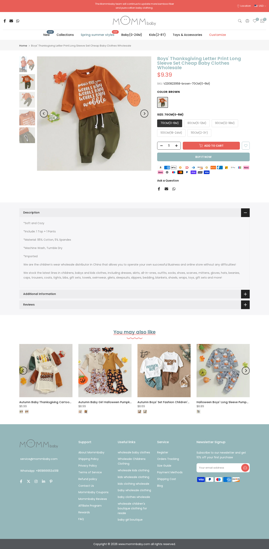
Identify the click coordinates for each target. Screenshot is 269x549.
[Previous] (44, 113)
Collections (65, 35)
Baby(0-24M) (131, 35)
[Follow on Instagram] (36, 481)
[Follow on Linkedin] (43, 481)
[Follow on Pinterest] (51, 481)
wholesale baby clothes (134, 452)
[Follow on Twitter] (28, 481)
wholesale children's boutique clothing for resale (132, 508)
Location (245, 5)
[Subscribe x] (245, 468)
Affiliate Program (90, 506)
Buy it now (203, 157)
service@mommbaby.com (39, 459)
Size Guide (164, 466)
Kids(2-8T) (157, 35)
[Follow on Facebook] (21, 481)
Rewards (84, 512)
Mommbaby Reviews (92, 499)
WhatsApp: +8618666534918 (39, 471)
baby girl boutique (130, 520)
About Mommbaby (91, 452)
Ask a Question (168, 181)
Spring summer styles (99, 34)
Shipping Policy (88, 459)
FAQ (81, 519)
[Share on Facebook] (4, 21)
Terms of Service (90, 472)
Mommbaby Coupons (93, 492)
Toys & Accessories (187, 35)
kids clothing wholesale (133, 484)
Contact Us (86, 486)
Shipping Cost (166, 479)
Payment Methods (170, 472)
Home (23, 45)
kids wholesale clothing (133, 477)
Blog (160, 486)
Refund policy (87, 479)
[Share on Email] (11, 21)
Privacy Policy (87, 466)
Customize (217, 35)
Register (162, 452)
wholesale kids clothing (133, 470)
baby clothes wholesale (134, 497)
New (48, 34)
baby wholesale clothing (134, 490)
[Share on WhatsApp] (17, 21)
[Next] (144, 113)
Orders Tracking (168, 459)
